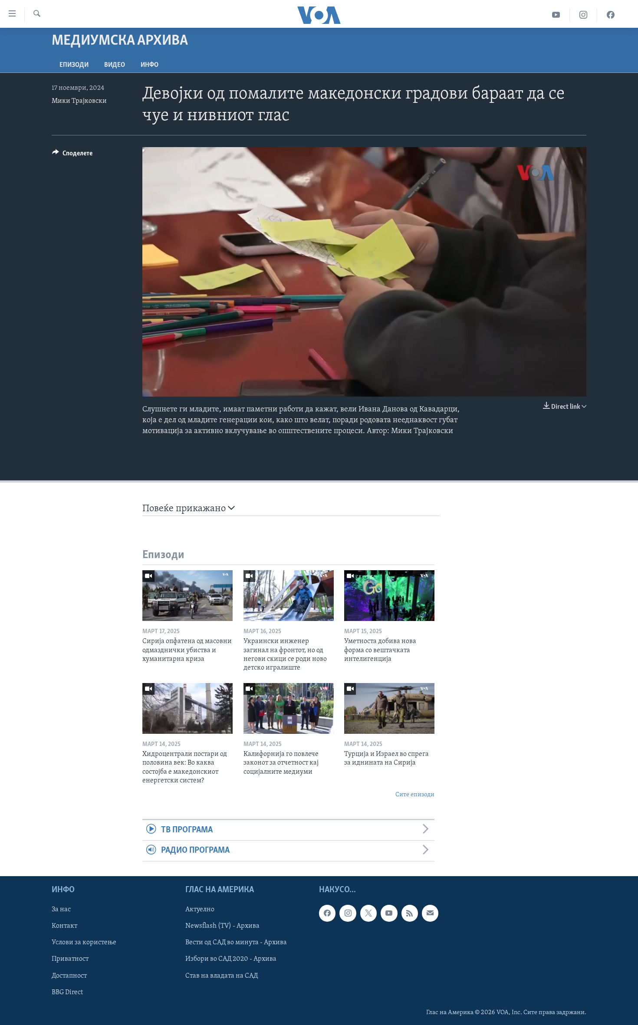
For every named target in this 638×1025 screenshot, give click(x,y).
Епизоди (74, 65)
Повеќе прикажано (185, 509)
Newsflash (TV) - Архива (222, 926)
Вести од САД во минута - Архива (236, 942)
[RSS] (409, 913)
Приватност (70, 959)
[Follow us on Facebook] (327, 913)
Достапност (69, 975)
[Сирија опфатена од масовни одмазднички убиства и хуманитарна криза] (187, 595)
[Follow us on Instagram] (347, 913)
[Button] (72, 155)
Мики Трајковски (79, 101)
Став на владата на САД (221, 975)
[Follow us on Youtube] (389, 913)
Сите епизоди (414, 795)
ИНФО (149, 65)
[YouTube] (556, 15)
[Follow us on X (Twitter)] (368, 913)
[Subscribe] (430, 913)
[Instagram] (583, 15)
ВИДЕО (114, 65)
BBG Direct (67, 992)
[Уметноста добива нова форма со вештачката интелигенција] (389, 595)
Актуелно (199, 909)
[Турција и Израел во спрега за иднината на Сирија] (389, 708)
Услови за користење (84, 942)
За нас (61, 909)
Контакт (64, 926)
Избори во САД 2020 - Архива (230, 959)
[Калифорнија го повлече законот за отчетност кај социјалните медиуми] (288, 708)
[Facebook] (610, 15)
